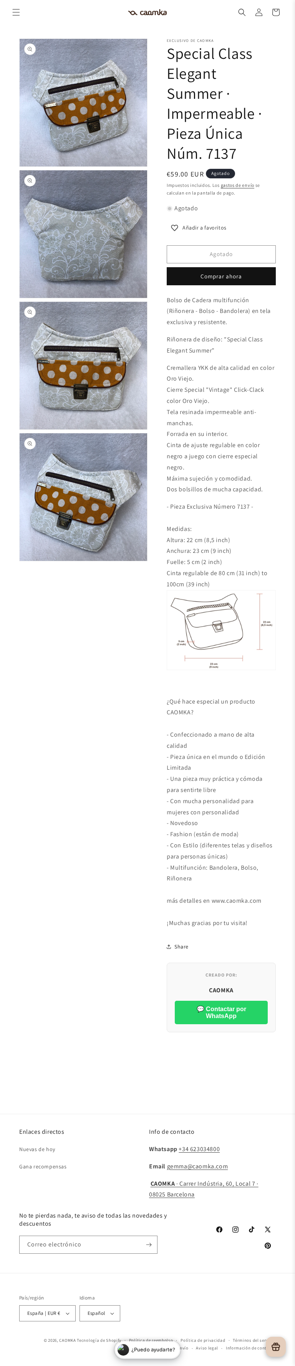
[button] (16, 12)
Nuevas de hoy (37, 1149)
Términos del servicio (254, 1340)
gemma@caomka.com (197, 1166)
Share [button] (181, 946)
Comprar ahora (221, 276)
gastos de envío (238, 185)
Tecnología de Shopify (99, 1340)
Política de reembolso (151, 1340)
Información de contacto (251, 1348)
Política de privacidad (203, 1340)
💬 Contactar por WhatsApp (221, 1012)
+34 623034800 (199, 1149)
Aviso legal (207, 1348)
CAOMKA (67, 1340)
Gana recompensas (43, 1166)
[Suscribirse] (148, 1245)
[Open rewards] (276, 1347)
